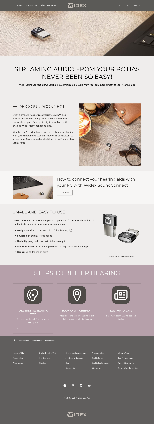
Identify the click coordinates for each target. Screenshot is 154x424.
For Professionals (125, 358)
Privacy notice (98, 353)
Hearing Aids (18, 353)
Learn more (65, 193)
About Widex (123, 353)
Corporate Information (128, 368)
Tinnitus (42, 363)
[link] (33, 308)
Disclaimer (96, 368)
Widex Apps (18, 363)
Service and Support (74, 358)
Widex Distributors (126, 363)
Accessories (18, 358)
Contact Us (70, 368)
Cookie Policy (97, 358)
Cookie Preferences (100, 363)
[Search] (120, 5)
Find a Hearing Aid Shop (76, 353)
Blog (67, 363)
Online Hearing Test (48, 5)
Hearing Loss (44, 358)
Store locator (31, 5)
